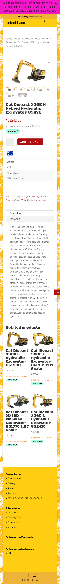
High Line (27, 200)
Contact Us (13, 522)
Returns (11, 493)
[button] (49, 63)
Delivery (11, 483)
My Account (13, 512)
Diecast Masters (41, 200)
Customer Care (14, 478)
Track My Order (15, 517)
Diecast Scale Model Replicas (26, 38)
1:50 (21, 200)
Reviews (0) (15, 218)
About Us (12, 527)
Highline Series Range (32, 196)
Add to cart (30, 142)
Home (8, 38)
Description (15, 213)
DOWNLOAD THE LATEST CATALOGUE (25, 498)
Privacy (11, 488)
